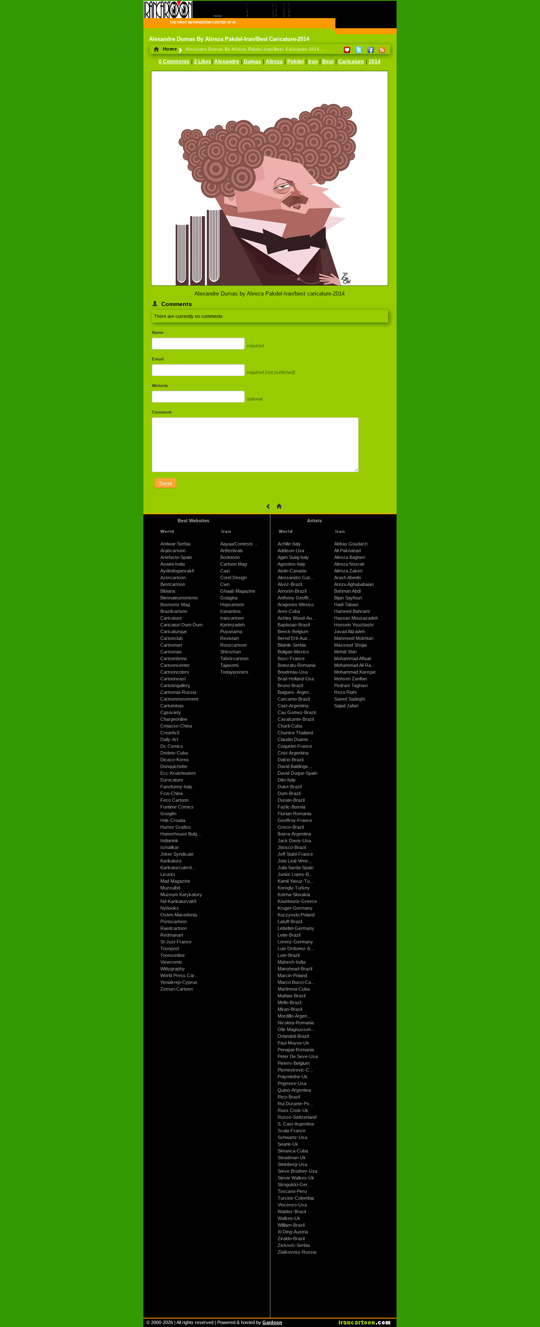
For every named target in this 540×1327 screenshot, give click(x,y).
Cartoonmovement (179, 698)
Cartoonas (171, 651)
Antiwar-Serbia (175, 543)
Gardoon (272, 1322)
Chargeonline (173, 719)
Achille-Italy (289, 543)
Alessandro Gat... (295, 577)
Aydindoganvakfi (177, 570)
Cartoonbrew (173, 658)
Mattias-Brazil (291, 995)
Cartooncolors (174, 671)
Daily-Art (169, 739)
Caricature (351, 61)
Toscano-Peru (292, 1191)
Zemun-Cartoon (176, 988)
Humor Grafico (175, 827)
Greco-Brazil (291, 827)
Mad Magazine (175, 881)
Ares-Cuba (289, 611)
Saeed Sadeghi (349, 698)
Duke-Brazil (290, 786)
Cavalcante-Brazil (296, 719)
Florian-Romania (294, 813)
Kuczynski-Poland (296, 914)
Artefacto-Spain (176, 557)
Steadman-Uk (292, 1157)
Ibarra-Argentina (294, 833)
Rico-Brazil (289, 1096)
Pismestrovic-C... (295, 1069)
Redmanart (171, 934)
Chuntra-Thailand (295, 732)
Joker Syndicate (177, 854)
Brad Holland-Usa (296, 678)
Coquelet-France (295, 746)
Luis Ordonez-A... (296, 948)
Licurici (167, 874)
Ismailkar (169, 847)
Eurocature (171, 779)
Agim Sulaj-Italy (293, 557)
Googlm (168, 813)
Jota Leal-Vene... (295, 860)
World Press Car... (179, 975)
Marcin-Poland (292, 975)
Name (158, 332)
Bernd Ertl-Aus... (294, 638)
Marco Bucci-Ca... (296, 982)
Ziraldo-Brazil (291, 1238)
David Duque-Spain (297, 773)
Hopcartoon (232, 604)
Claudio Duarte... (295, 739)
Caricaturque (173, 631)
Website (160, 385)
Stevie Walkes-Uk (296, 1177)
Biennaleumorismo (179, 597)
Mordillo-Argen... (294, 1015)
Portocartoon (173, 921)
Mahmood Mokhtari (353, 638)
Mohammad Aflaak (353, 658)
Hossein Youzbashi (353, 624)
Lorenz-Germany (295, 941)
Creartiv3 (169, 732)
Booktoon (230, 557)
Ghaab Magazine (237, 591)
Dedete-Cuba (174, 752)
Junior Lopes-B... (295, 874)
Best (328, 61)
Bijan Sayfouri (348, 597)
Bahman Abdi (347, 591)
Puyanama (231, 631)
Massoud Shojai (350, 644)
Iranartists (230, 611)
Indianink (169, 840)
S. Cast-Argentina (296, 1123)
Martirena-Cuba (294, 988)
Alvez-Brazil (290, 584)
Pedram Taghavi (350, 685)
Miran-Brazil (290, 1009)
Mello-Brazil (289, 1002)
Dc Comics (171, 746)
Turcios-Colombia (296, 1198)
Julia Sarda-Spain (295, 867)
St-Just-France (176, 941)
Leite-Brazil (289, 934)
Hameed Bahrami (352, 611)
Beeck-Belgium (293, 631)
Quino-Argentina (294, 1090)
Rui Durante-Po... (295, 1103)
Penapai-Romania (296, 1049)
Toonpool (169, 948)
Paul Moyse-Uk (293, 1042)
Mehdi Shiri (345, 651)
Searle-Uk (288, 1144)
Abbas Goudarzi (350, 543)
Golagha (229, 597)
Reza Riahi (345, 692)
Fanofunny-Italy (176, 786)
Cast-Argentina (293, 705)
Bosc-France (291, 658)
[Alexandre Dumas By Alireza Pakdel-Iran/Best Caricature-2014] (269, 286)
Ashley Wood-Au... (297, 618)
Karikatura (170, 860)
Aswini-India (172, 564)
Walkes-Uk (289, 1218)
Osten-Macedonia (178, 914)
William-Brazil (291, 1225)
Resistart (229, 638)
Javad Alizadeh (349, 631)
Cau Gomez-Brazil (297, 712)
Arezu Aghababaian (354, 584)
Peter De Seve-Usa (298, 1056)
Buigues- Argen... (295, 692)
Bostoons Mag (175, 604)
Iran (313, 61)
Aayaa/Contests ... (239, 543)
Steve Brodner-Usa (297, 1171)
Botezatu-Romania (297, 665)
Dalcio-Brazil (290, 759)
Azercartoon (173, 577)
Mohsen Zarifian (350, 678)
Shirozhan (230, 651)
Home (169, 48)
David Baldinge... (295, 766)
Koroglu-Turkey (294, 887)
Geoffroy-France (295, 820)
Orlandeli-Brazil (293, 1036)
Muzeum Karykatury (181, 894)
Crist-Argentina (293, 752)
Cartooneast (173, 678)
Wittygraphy (172, 968)
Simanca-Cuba (293, 1150)
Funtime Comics (177, 806)
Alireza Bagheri (349, 557)
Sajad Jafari (346, 705)
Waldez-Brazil (292, 1211)
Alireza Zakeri (348, 570)
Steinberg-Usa (292, 1164)
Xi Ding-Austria (293, 1231)
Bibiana (167, 591)
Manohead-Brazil (295, 968)
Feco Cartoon (174, 800)
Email (158, 359)
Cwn (225, 584)
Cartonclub (171, 638)
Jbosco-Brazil (292, 847)
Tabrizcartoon (234, 658)
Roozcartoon (233, 644)
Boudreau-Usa (293, 671)
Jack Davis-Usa (294, 840)
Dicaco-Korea (174, 759)
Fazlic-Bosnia (291, 806)
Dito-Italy (287, 779)
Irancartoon (232, 618)
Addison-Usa (291, 550)
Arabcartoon (173, 550)
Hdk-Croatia (172, 820)
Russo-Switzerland (297, 1117)
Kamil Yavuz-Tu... (295, 881)
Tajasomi (229, 665)
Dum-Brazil (289, 793)
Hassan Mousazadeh (356, 618)
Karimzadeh (232, 624)
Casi (225, 570)
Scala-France (291, 1130)
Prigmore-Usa (292, 1083)
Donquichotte (173, 766)
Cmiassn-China (176, 725)
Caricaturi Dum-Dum (181, 624)
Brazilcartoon (173, 611)
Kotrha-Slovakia (294, 894)
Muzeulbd (170, 887)
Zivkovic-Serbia (294, 1245)
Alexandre (226, 61)
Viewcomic (171, 961)
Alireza (274, 61)
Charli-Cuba (290, 725)
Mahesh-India (291, 961)
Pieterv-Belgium (294, 1063)
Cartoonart (171, 644)
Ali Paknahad (347, 550)
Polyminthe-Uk (293, 1076)
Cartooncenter (175, 665)
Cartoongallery (175, 685)
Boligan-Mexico (293, 651)
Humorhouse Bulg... (180, 833)
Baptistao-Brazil (294, 624)
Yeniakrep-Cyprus (178, 982)
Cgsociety (170, 712)
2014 (375, 61)
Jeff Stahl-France (295, 854)
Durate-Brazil (291, 800)
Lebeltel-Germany (296, 928)
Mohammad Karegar (355, 671)
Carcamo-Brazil (294, 698)
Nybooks (169, 908)
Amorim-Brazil (292, 591)
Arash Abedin (347, 577)
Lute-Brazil (289, 955)
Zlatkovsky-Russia (297, 1251)
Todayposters (234, 671)
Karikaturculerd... (177, 867)
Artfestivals (231, 550)
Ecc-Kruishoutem (178, 773)
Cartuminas (172, 705)
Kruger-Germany (295, 908)
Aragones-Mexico (296, 604)
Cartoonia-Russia (178, 692)
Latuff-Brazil (290, 921)
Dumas (252, 61)
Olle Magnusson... (296, 1029)
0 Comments (174, 61)
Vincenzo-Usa (292, 1204)
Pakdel (295, 61)
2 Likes (202, 61)
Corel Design (233, 577)
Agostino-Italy (291, 564)
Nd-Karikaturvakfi (178, 901)
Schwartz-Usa (292, 1137)
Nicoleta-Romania (296, 1022)
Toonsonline (172, 955)
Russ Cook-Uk (293, 1110)
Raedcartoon (173, 928)
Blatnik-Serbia (292, 644)
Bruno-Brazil (290, 685)
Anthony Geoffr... (295, 597)
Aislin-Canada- (293, 570)
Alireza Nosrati (349, 564)
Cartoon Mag (233, 564)
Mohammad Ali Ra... (354, 665)
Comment (161, 412)
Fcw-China (171, 793)
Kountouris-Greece (297, 901)
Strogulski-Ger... (294, 1184)
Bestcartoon (172, 584)
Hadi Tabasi (346, 604)
